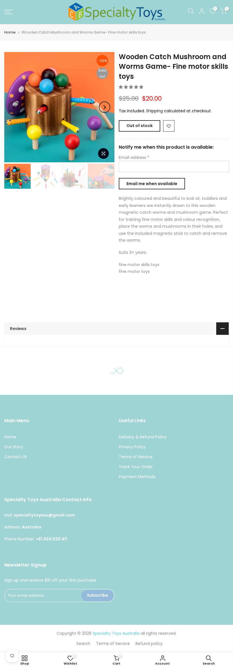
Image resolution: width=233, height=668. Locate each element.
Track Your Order (136, 467)
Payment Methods (137, 477)
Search (83, 643)
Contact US (15, 457)
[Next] (104, 107)
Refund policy (149, 643)
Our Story (13, 447)
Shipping (154, 111)
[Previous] (14, 107)
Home (10, 32)
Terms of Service (136, 457)
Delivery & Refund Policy (143, 437)
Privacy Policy (132, 447)
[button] (131, 87)
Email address (134, 157)
